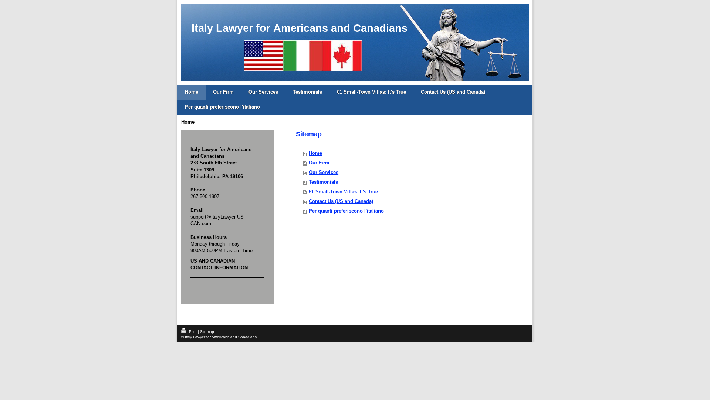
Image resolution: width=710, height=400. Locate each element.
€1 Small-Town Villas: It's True (371, 92)
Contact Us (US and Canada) (453, 92)
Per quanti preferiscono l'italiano (222, 107)
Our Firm (223, 92)
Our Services (263, 92)
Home (191, 92)
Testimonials (307, 92)
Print (193, 332)
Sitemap (207, 332)
